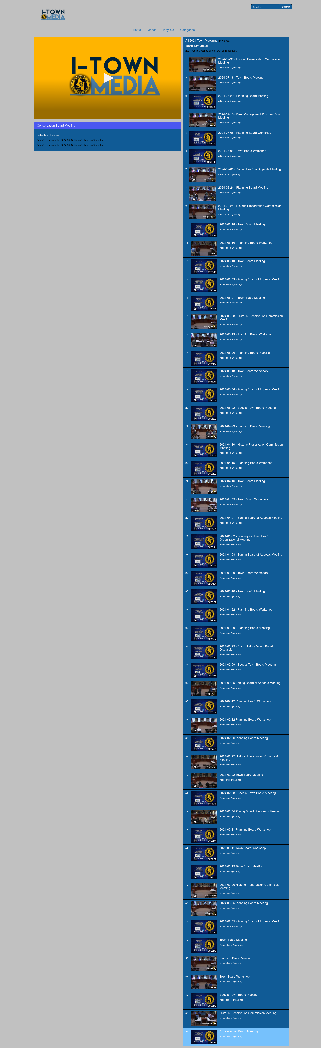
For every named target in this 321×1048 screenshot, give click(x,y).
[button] (107, 78)
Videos (151, 29)
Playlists (168, 29)
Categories (187, 29)
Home (137, 29)
